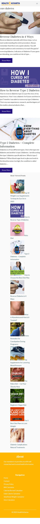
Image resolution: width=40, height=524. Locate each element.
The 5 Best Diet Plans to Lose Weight (19, 423)
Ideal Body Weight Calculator (14, 497)
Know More (6, 60)
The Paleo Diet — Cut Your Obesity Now (18, 384)
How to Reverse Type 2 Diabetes (19, 90)
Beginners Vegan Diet (18, 405)
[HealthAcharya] (10, 3)
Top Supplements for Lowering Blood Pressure (20, 362)
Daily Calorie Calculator (12, 494)
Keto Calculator (9, 500)
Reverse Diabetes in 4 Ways (16, 36)
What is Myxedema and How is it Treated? (19, 317)
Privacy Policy (9, 484)
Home (6, 478)
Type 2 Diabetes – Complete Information (19, 256)
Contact (6, 481)
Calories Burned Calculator (13, 490)
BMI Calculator (9, 487)
